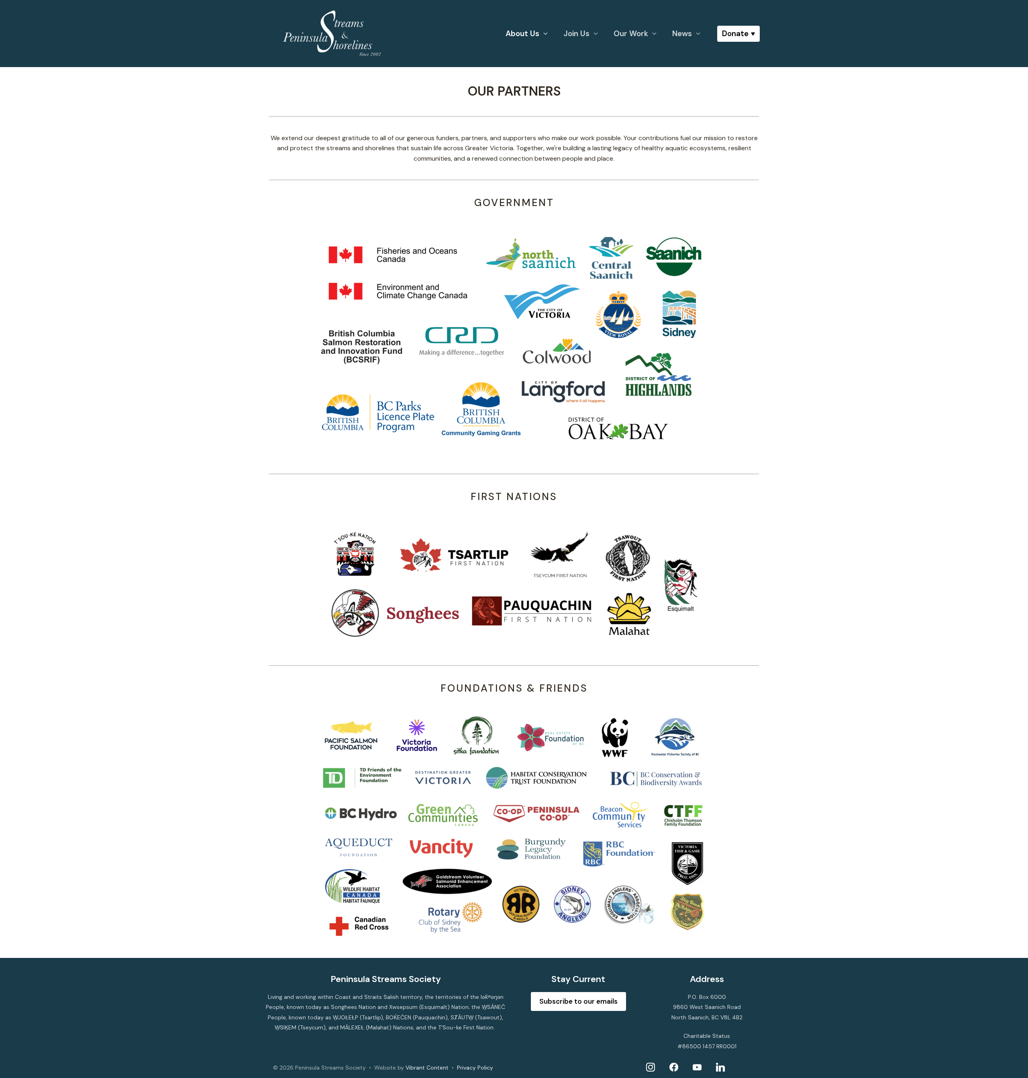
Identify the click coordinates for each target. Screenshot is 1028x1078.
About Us (522, 34)
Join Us (576, 34)
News (682, 34)
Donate (735, 34)
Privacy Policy (475, 1067)
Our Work (631, 34)
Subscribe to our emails (578, 1001)
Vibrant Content (427, 1067)
